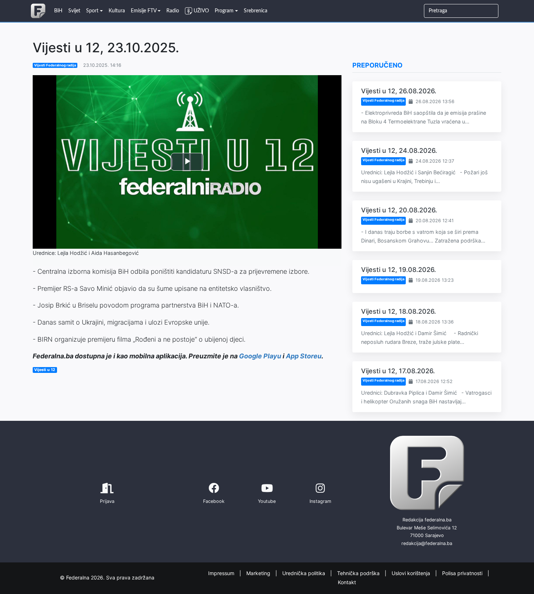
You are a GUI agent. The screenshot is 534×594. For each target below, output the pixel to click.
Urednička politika (304, 573)
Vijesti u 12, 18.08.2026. (398, 311)
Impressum (222, 573)
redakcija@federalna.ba (426, 543)
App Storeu (303, 356)
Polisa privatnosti (463, 573)
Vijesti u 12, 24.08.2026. (399, 150)
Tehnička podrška (359, 573)
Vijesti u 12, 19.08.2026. (398, 269)
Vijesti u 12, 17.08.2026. (398, 371)
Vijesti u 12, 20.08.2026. (399, 210)
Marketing (259, 573)
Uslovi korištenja (412, 573)
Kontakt (347, 582)
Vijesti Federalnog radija (55, 65)
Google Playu (260, 356)
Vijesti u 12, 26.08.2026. (398, 91)
